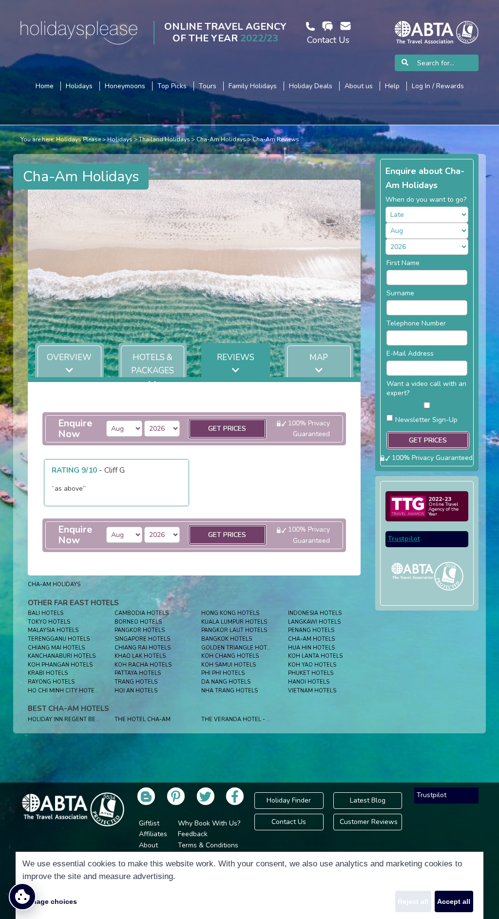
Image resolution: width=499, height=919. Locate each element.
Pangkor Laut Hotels (234, 630)
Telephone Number (416, 323)
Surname (400, 293)
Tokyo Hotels (49, 622)
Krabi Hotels (48, 673)
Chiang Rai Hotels (143, 647)
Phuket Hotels (310, 673)
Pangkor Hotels (140, 630)
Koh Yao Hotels (312, 665)
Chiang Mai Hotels (56, 647)
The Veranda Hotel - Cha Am (245, 719)
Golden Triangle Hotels (239, 647)
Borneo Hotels (138, 622)
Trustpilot (404, 538)
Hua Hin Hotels (311, 647)
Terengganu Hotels (59, 639)
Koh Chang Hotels (230, 656)
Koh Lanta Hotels (315, 656)
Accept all (453, 901)
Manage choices (49, 901)
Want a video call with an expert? (426, 388)
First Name (403, 263)
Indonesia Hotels (315, 613)
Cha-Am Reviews (275, 139)
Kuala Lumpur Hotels (234, 622)
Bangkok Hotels (226, 639)
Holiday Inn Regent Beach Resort (80, 719)
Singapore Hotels (142, 639)
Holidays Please (78, 139)
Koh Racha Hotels (143, 665)
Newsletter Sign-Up (426, 419)
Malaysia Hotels (53, 630)
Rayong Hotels (51, 682)
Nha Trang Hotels (229, 690)
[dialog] (249, 885)
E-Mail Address (410, 353)
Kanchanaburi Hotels (62, 656)
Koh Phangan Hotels (60, 665)
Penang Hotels (311, 630)
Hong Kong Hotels (230, 613)
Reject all (413, 901)
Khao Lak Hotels (140, 656)
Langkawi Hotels (314, 622)
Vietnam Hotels (312, 690)
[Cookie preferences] (22, 896)
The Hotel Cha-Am (143, 719)
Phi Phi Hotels (223, 673)
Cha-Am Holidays (221, 139)
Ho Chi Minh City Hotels (64, 690)
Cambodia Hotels (142, 613)
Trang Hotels (136, 682)
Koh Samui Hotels (228, 665)
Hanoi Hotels (308, 682)
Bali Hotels (45, 613)
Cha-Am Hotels (311, 639)
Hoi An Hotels (136, 690)
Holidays (120, 139)
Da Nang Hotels (225, 682)
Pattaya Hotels (138, 673)
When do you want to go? (425, 199)
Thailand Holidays (164, 139)
